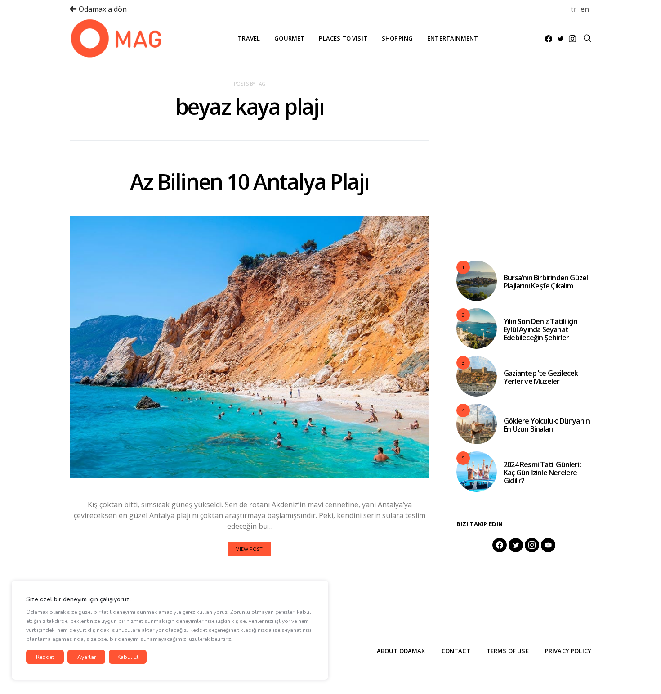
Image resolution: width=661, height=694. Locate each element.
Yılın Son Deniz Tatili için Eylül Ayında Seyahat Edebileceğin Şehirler (540, 329)
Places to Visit (343, 38)
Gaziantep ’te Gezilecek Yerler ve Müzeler (541, 377)
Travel (249, 38)
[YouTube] (548, 545)
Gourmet (289, 38)
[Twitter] (560, 38)
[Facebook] (548, 38)
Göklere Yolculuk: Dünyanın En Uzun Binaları (547, 425)
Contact (456, 651)
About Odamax (401, 651)
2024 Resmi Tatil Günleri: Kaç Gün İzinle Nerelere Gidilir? (542, 473)
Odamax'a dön (102, 9)
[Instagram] (572, 38)
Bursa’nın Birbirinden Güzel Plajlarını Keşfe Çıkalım (546, 282)
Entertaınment (452, 38)
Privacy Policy (568, 651)
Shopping (397, 38)
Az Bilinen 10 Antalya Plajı (249, 181)
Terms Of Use (508, 651)
